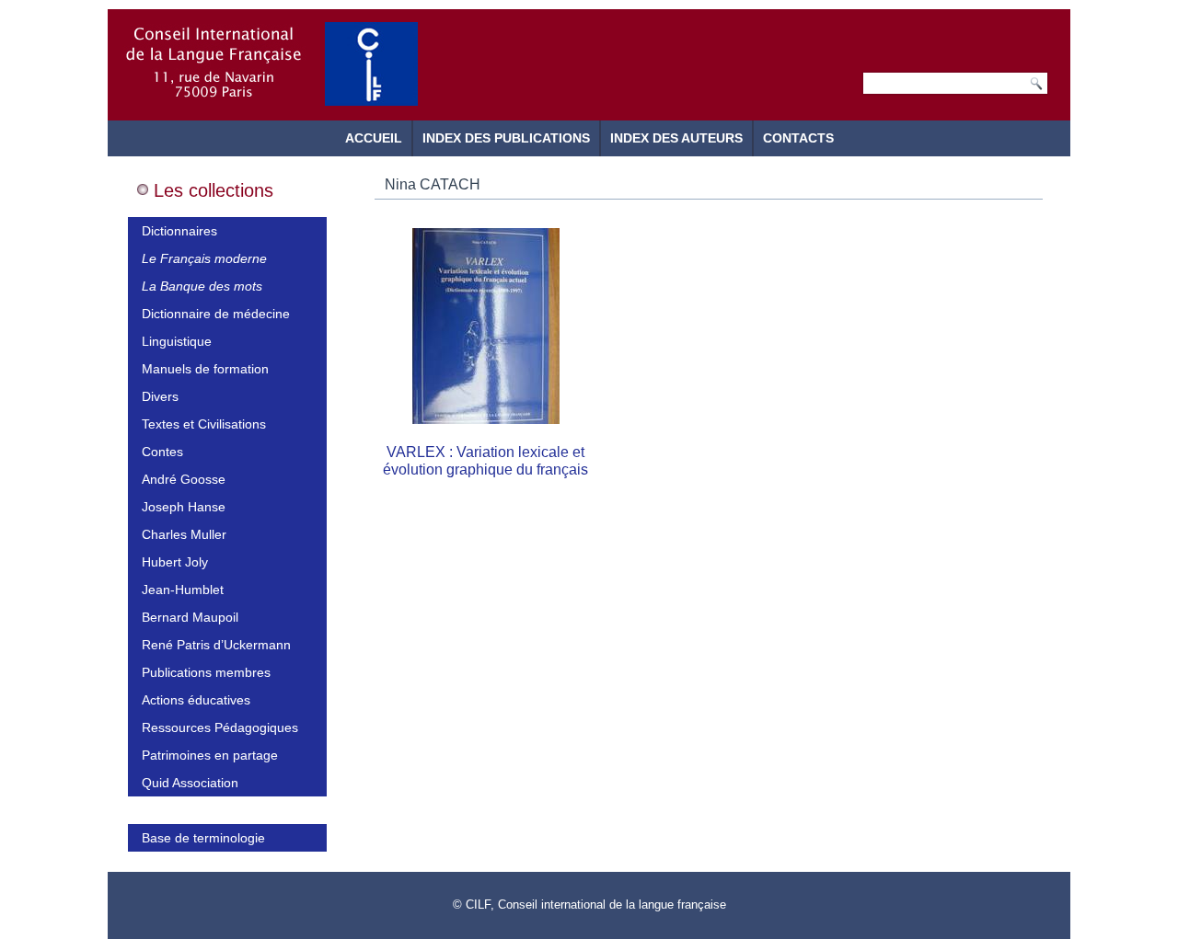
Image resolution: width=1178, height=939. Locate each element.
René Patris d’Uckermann (216, 644)
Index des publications (506, 138)
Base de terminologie (203, 837)
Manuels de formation (205, 368)
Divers (160, 396)
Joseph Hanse (183, 506)
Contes (162, 451)
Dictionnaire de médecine (216, 313)
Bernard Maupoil (190, 617)
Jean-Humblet (183, 589)
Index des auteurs (676, 138)
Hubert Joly (175, 562)
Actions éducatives (196, 700)
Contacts (798, 138)
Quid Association (190, 782)
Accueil (373, 138)
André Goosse (183, 479)
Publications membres (206, 672)
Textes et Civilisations (204, 424)
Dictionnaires (179, 230)
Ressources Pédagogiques (220, 727)
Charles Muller (184, 534)
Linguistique (177, 341)
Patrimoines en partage (210, 755)
